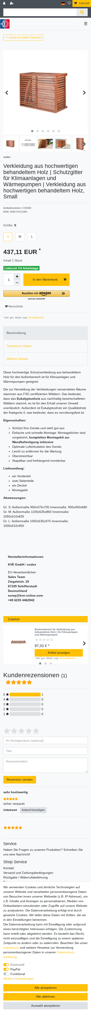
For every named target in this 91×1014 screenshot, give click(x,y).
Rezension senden (20, 779)
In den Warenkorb (45, 279)
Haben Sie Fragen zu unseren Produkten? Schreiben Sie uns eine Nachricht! (43, 852)
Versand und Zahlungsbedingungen (28, 872)
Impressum (11, 947)
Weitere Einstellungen (18, 978)
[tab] (45, 332)
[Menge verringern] (17, 283)
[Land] (63, 3)
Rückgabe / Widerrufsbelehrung (25, 877)
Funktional (17, 974)
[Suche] (82, 12)
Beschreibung (16, 333)
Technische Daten (19, 346)
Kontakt (8, 868)
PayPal (15, 969)
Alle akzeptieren (45, 987)
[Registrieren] (12, 3)
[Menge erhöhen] (17, 276)
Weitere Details (17, 359)
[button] (36, 295)
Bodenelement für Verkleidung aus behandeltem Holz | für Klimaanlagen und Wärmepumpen (56, 632)
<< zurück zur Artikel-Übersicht (23, 37)
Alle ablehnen (45, 996)
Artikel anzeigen (59, 652)
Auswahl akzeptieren (45, 1005)
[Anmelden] (5, 3)
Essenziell (17, 964)
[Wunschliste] (69, 3)
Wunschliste (15, 306)
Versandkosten (35, 317)
